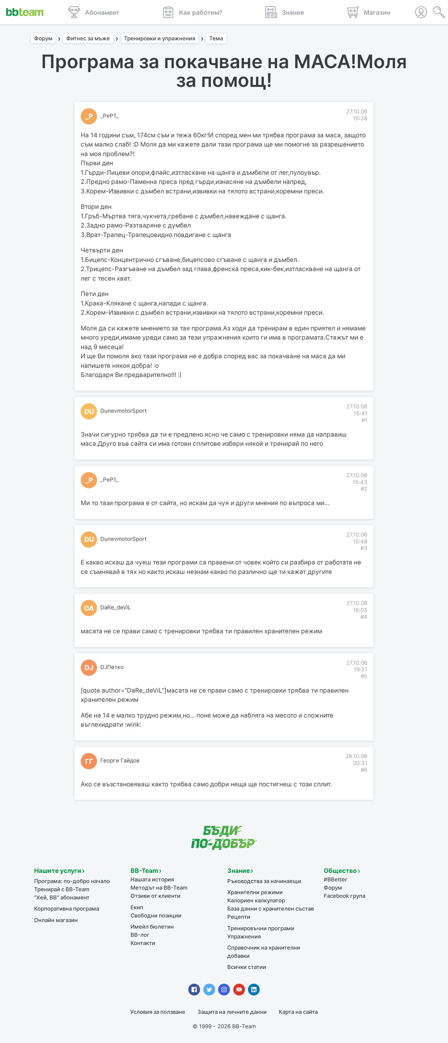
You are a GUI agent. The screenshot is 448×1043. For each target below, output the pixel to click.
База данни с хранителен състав (270, 908)
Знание (238, 871)
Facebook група (344, 896)
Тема (216, 38)
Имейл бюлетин (152, 926)
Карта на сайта (298, 1012)
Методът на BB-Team (159, 887)
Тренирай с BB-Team (62, 889)
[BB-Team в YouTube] (239, 989)
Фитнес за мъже (88, 38)
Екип (137, 907)
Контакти (143, 943)
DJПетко (112, 667)
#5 (364, 676)
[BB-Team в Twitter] (209, 989)
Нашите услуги (57, 871)
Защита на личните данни (232, 1012)
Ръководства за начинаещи (264, 881)
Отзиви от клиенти (155, 896)
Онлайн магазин (56, 920)
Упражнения (244, 936)
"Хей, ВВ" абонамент (62, 897)
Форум (43, 38)
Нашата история (152, 879)
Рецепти (238, 917)
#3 (363, 548)
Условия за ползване (157, 1012)
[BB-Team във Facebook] (194, 989)
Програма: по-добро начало (72, 881)
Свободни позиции (156, 915)
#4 (363, 617)
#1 (364, 420)
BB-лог (140, 935)
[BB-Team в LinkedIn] (254, 989)
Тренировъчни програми (260, 928)
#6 (364, 770)
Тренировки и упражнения (159, 38)
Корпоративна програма (66, 908)
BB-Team (144, 871)
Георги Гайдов (119, 760)
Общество (340, 871)
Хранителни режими (255, 892)
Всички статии (246, 967)
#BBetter (335, 879)
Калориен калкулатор (256, 900)
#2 (364, 488)
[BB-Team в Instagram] (224, 989)
